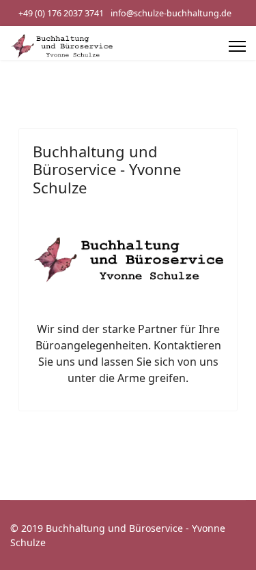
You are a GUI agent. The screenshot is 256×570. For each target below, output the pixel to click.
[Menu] (237, 46)
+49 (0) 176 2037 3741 (61, 13)
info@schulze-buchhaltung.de (171, 13)
